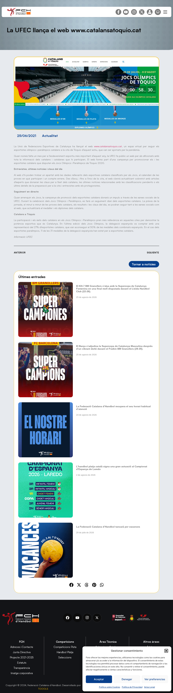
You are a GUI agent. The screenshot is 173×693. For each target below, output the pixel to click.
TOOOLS (43, 688)
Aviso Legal (149, 687)
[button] (166, 650)
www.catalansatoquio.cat (108, 146)
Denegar (127, 679)
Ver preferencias (154, 679)
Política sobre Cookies (109, 687)
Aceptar (99, 679)
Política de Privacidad (132, 687)
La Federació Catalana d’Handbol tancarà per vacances (108, 526)
